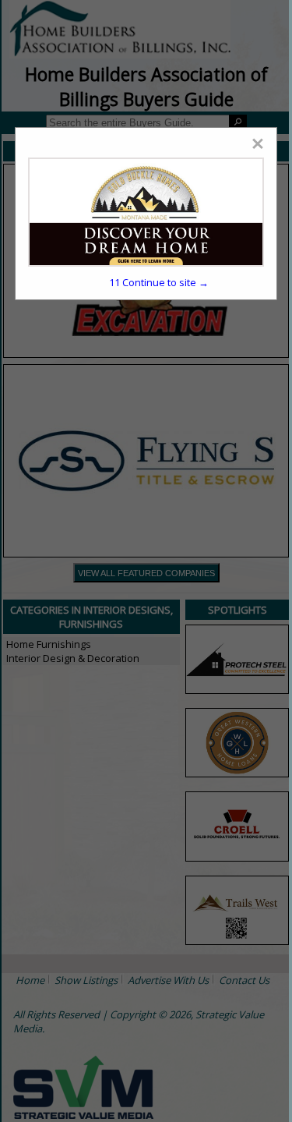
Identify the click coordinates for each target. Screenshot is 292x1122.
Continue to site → (159, 282)
